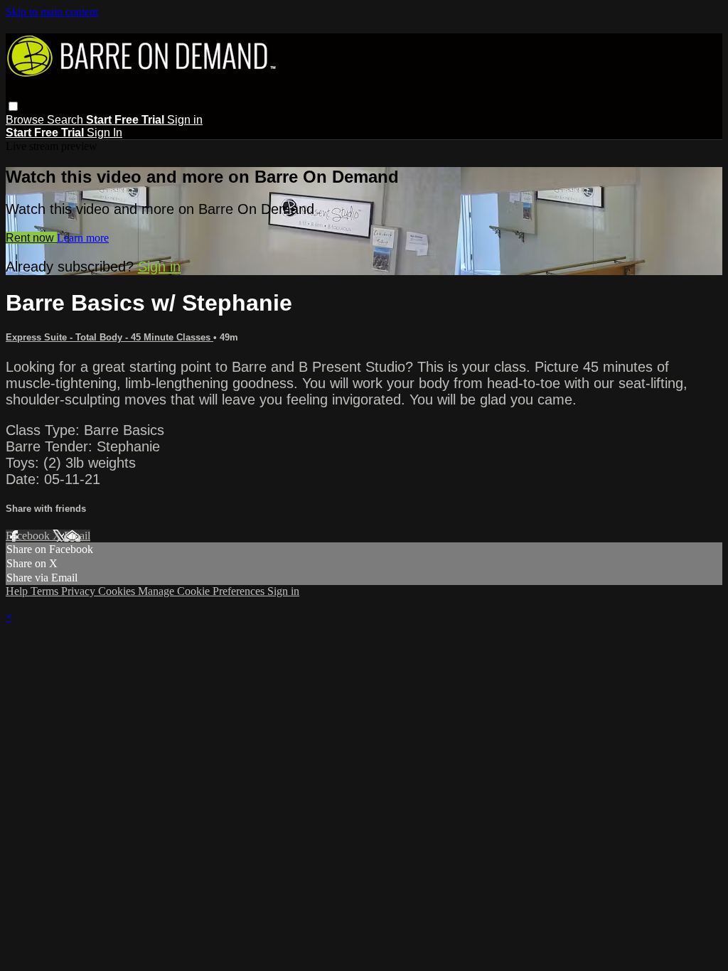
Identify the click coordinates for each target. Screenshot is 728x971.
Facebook (29, 536)
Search (66, 120)
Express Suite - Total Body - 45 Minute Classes (109, 337)
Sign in (185, 120)
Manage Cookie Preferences (202, 591)
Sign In (104, 133)
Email (77, 536)
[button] (13, 106)
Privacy (79, 591)
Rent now (31, 238)
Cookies (118, 591)
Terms (46, 591)
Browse (26, 120)
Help (18, 591)
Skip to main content (52, 12)
